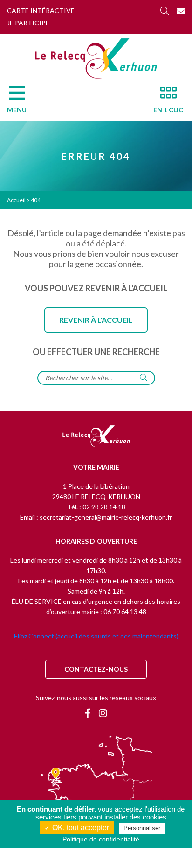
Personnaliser (141, 828)
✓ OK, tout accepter (76, 828)
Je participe (28, 23)
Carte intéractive (41, 10)
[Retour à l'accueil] (96, 437)
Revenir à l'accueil (96, 319)
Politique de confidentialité (100, 839)
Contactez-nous (96, 669)
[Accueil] (96, 58)
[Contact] (181, 11)
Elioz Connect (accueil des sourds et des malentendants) (96, 636)
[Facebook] (87, 713)
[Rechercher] (164, 11)
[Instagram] (103, 713)
